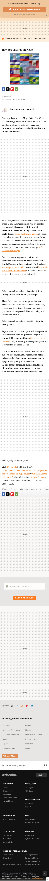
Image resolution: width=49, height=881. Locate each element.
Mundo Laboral (31, 730)
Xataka (5, 788)
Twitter (8, 89)
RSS (22, 705)
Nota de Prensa (37, 477)
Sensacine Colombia (32, 861)
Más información (37, 879)
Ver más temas (10, 756)
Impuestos (8, 38)
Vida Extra (29, 791)
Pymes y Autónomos (32, 839)
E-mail (16, 89)
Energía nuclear (32, 38)
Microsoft (19, 38)
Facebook (3, 89)
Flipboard (12, 89)
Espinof (28, 807)
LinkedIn (32, 705)
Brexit (5, 739)
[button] (22, 109)
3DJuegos (29, 788)
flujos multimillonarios (26, 234)
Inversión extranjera (29, 489)
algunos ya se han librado (13, 267)
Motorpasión (30, 819)
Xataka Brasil (7, 858)
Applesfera (7, 794)
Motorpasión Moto (32, 823)
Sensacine (29, 803)
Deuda (27, 748)
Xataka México (8, 855)
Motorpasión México (32, 865)
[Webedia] (9, 776)
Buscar (46, 765)
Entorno (14, 489)
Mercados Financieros (11, 730)
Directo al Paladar (9, 819)
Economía (6, 726)
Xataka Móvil (7, 791)
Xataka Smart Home (10, 798)
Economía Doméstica (11, 735)
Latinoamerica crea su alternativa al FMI (19, 470)
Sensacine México (32, 858)
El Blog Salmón (30, 835)
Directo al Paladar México (12, 865)
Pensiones (29, 744)
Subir (40, 775)
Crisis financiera (9, 748)
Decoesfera (7, 839)
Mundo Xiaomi (8, 801)
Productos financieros (33, 735)
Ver (25, 598)
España (5, 744)
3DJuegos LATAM (31, 855)
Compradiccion (8, 842)
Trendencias (7, 835)
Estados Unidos (31, 739)
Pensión (44, 38)
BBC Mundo (11, 467)
